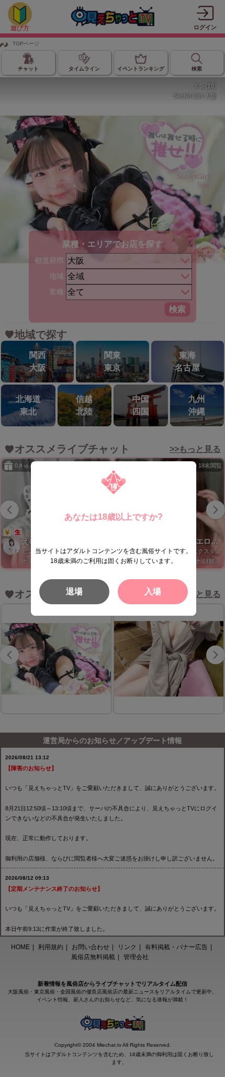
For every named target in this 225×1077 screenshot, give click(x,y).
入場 (152, 591)
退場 (74, 591)
